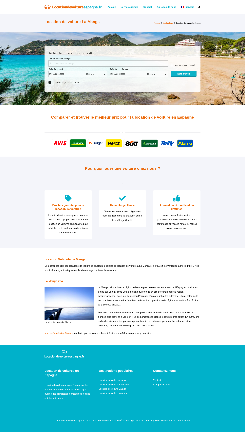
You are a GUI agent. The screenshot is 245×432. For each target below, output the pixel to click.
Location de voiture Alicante (113, 380)
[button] (196, 7)
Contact (157, 380)
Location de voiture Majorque (113, 393)
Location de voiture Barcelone (114, 384)
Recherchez (183, 73)
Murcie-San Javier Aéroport (59, 333)
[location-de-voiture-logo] (73, 7)
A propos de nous (162, 384)
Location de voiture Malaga (112, 389)
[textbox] (108, 63)
